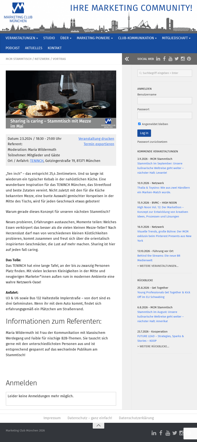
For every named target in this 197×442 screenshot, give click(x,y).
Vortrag (59, 59)
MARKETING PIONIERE (93, 38)
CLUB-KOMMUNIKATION (136, 38)
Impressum (52, 418)
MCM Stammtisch (19, 59)
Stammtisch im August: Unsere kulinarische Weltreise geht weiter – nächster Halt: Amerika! (160, 317)
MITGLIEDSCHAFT (175, 38)
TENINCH (36, 161)
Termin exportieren (99, 144)
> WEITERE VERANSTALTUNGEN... (158, 266)
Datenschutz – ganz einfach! (90, 418)
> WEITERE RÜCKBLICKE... (153, 346)
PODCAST (13, 48)
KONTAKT (55, 48)
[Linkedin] (158, 58)
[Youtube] (170, 58)
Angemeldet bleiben (154, 124)
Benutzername (146, 94)
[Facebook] (164, 58)
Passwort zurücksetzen (152, 141)
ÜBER (64, 38)
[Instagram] (182, 58)
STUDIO (49, 38)
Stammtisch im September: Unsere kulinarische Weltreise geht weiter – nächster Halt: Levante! (160, 168)
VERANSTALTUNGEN (20, 38)
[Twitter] (176, 58)
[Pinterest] (189, 58)
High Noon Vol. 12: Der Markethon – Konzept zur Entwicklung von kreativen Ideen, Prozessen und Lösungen (162, 212)
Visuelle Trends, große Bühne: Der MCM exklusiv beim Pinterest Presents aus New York (164, 236)
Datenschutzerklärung (136, 418)
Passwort (143, 109)
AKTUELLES (33, 48)
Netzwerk (42, 59)
